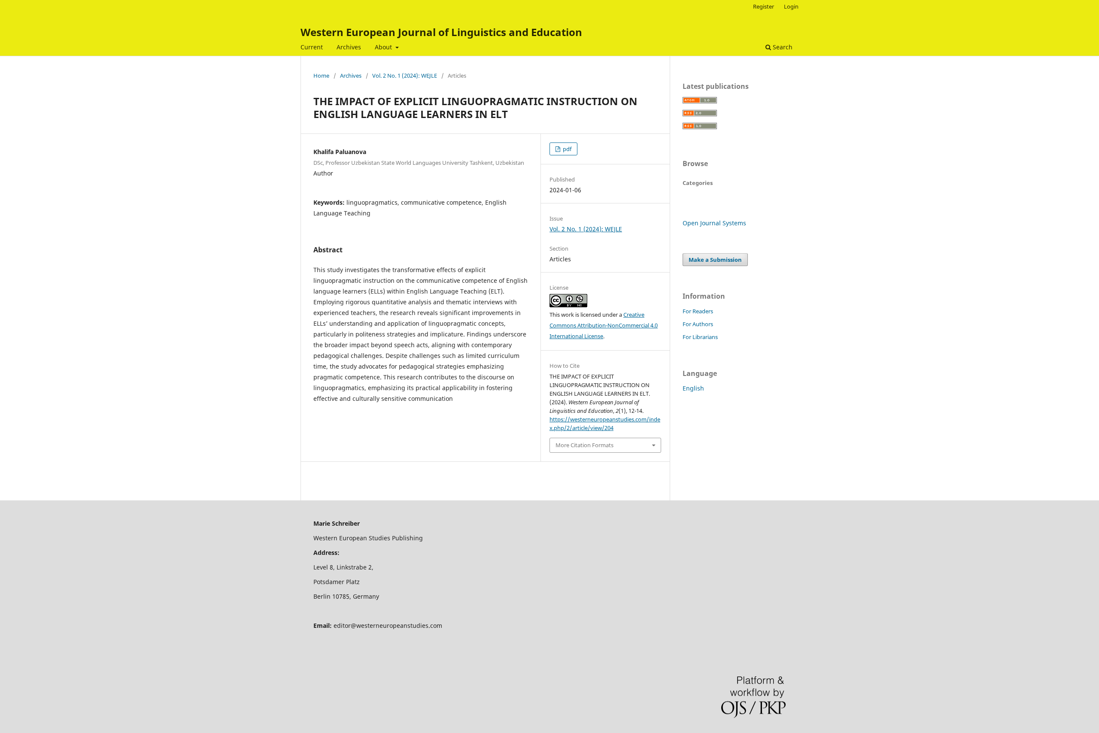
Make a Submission (715, 260)
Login (791, 6)
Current (312, 47)
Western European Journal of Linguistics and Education (441, 32)
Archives (349, 47)
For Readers (698, 311)
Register (763, 6)
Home (321, 75)
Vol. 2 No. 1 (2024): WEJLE (404, 75)
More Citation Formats (584, 445)
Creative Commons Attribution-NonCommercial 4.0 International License (604, 325)
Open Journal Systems (714, 223)
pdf (566, 149)
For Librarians (700, 337)
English (693, 388)
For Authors (698, 324)
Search (781, 47)
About (384, 47)
